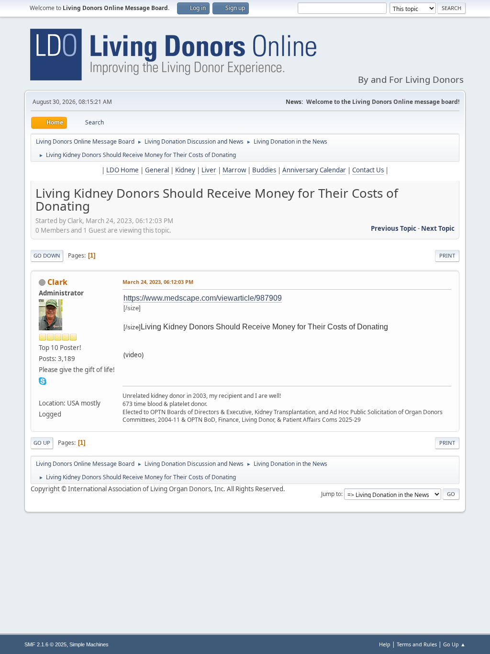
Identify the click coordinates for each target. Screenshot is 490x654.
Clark (57, 282)
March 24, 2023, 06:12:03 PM (157, 281)
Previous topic (393, 228)
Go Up (41, 442)
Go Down (46, 255)
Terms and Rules (417, 644)
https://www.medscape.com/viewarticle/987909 (202, 298)
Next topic (438, 228)
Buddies (264, 170)
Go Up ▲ (454, 644)
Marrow (234, 170)
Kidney (185, 170)
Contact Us (368, 170)
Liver (208, 170)
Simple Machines (89, 644)
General (157, 170)
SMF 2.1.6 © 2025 (45, 644)
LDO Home (122, 170)
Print (447, 255)
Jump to (331, 494)
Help (384, 644)
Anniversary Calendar (314, 170)
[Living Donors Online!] (42, 391)
